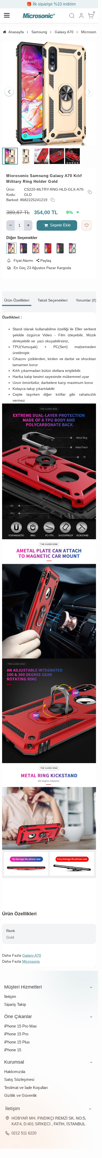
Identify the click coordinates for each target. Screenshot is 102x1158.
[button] (36, 136)
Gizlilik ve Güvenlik (20, 1091)
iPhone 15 (12, 1045)
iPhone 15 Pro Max (20, 1022)
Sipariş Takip (15, 1000)
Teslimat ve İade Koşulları (26, 1083)
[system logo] (39, 15)
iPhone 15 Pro (16, 1030)
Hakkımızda (14, 1067)
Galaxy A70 (31, 951)
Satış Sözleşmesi (19, 1075)
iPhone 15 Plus (17, 1038)
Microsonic (31, 957)
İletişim (10, 992)
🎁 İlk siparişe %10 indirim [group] (49, 4)
